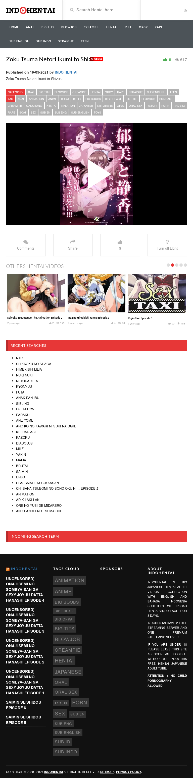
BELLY (77, 99)
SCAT (22, 112)
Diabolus (24, 443)
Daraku (22, 414)
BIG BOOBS (93, 99)
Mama (21, 460)
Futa (20, 392)
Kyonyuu (24, 386)
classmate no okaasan (37, 482)
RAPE (159, 27)
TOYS (97, 112)
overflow (25, 409)
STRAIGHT (66, 41)
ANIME (52, 99)
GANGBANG (34, 105)
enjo (20, 477)
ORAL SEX (135, 105)
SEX (33, 112)
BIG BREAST (113, 99)
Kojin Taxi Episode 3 (140, 318)
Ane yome (24, 420)
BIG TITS (47, 27)
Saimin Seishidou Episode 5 (23, 719)
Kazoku (23, 437)
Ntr (19, 358)
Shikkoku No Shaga (33, 363)
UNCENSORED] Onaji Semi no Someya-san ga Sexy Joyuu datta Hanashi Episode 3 (25, 620)
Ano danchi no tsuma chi (38, 511)
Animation (25, 494)
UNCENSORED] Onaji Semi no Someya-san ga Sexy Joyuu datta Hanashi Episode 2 (25, 651)
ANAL (30, 27)
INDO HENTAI (66, 72)
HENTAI (112, 27)
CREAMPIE (91, 27)
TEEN (85, 41)
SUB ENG (61, 112)
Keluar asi (26, 431)
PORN (165, 105)
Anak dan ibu (27, 397)
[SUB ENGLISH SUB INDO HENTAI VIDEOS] (30, 9)
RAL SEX (179, 105)
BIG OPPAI (64, 619)
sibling (22, 403)
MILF (128, 27)
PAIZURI (152, 105)
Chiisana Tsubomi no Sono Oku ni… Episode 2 (57, 488)
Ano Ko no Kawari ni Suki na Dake (46, 426)
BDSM (65, 99)
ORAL (120, 105)
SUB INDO (43, 41)
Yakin (21, 454)
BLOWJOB (69, 27)
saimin (22, 471)
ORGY (143, 27)
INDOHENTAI (24, 569)
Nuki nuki (24, 375)
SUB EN (45, 112)
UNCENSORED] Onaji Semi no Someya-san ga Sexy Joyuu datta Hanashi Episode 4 (25, 589)
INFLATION (68, 105)
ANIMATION (36, 99)
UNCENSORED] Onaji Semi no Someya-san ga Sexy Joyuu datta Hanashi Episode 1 (25, 682)
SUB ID (62, 742)
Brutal (22, 465)
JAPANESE (86, 105)
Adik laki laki (28, 499)
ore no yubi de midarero (39, 505)
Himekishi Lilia (29, 369)
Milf (20, 448)
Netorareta (27, 380)
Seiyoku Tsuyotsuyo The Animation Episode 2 (34, 317)
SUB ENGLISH (19, 41)
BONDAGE (166, 99)
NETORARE (105, 105)
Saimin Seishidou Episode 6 (23, 704)
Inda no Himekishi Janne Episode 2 (88, 317)
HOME (14, 27)
